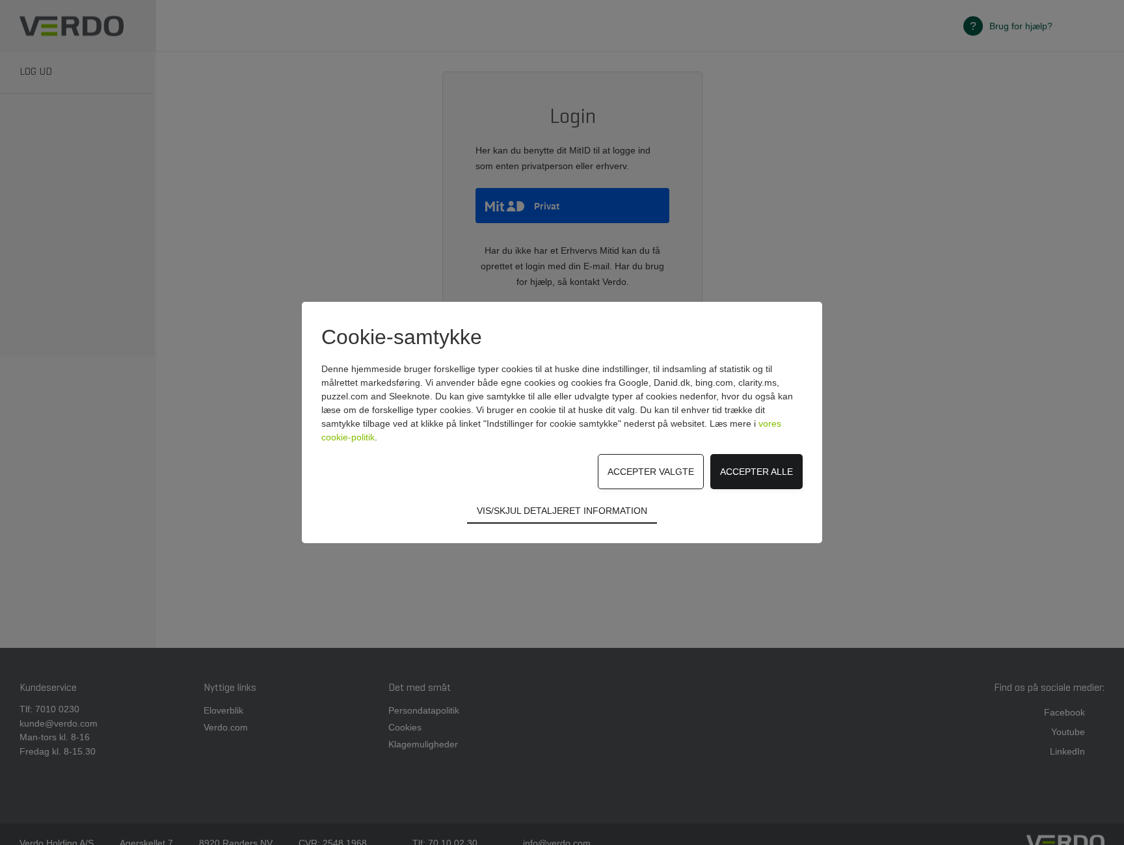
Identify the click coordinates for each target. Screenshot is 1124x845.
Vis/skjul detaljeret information (562, 510)
